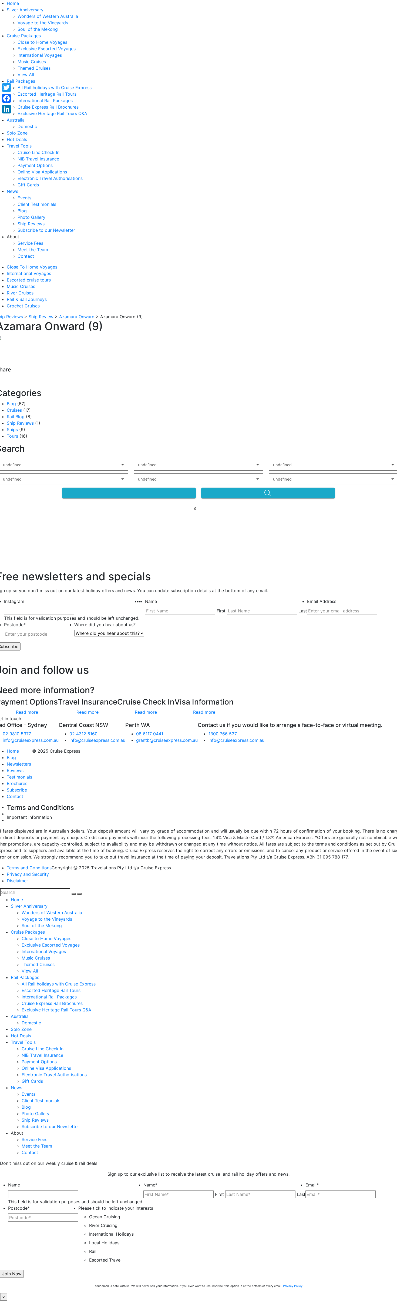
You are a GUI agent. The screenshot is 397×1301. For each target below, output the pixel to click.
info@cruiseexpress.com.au (31, 740)
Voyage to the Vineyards (43, 22)
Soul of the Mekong (38, 29)
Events (24, 197)
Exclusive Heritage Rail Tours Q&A (52, 113)
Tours (12, 436)
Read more (27, 712)
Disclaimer (17, 880)
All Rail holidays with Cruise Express (55, 87)
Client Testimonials (37, 204)
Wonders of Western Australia (48, 16)
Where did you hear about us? (105, 624)
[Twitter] (6, 87)
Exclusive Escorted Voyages (47, 48)
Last (302, 610)
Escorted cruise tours (29, 280)
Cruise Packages (24, 35)
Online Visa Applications (42, 172)
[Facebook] (6, 98)
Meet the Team (33, 249)
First (221, 610)
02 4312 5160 (83, 733)
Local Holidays (104, 1242)
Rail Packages (21, 81)
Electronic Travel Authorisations (50, 178)
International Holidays (111, 1234)
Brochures (17, 783)
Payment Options (35, 165)
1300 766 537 (222, 733)
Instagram (14, 601)
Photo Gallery (31, 217)
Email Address (321, 601)
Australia (16, 120)
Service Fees (30, 243)
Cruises (14, 410)
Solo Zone (17, 133)
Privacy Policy (292, 1286)
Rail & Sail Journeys (27, 299)
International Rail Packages (45, 100)
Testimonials (19, 777)
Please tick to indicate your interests (115, 1208)
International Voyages (40, 55)
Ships (12, 429)
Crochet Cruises (23, 306)
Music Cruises (32, 61)
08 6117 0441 (149, 733)
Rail (92, 1251)
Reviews (15, 770)
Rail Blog (16, 416)
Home (13, 3)
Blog (22, 210)
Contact (26, 256)
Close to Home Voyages (42, 42)
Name (151, 601)
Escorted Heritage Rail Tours (47, 94)
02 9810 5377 (17, 733)
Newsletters (19, 764)
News (12, 191)
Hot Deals (17, 139)
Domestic (27, 126)
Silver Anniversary (25, 9)
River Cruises (20, 293)
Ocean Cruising (104, 1216)
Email (312, 1185)
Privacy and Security (28, 874)
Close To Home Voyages (32, 267)
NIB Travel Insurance (38, 159)
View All (26, 74)
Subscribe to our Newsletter (46, 230)
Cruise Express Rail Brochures (48, 107)
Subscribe (17, 790)
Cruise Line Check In (38, 152)
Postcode (15, 624)
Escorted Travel (105, 1260)
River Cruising (103, 1225)
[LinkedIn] (6, 109)
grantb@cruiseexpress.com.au (167, 740)
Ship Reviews (31, 223)
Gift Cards (28, 184)
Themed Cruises (34, 68)
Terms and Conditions (29, 867)
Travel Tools (19, 146)
